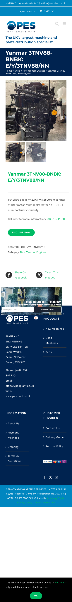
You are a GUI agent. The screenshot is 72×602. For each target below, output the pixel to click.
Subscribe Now (47, 309)
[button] (43, 302)
